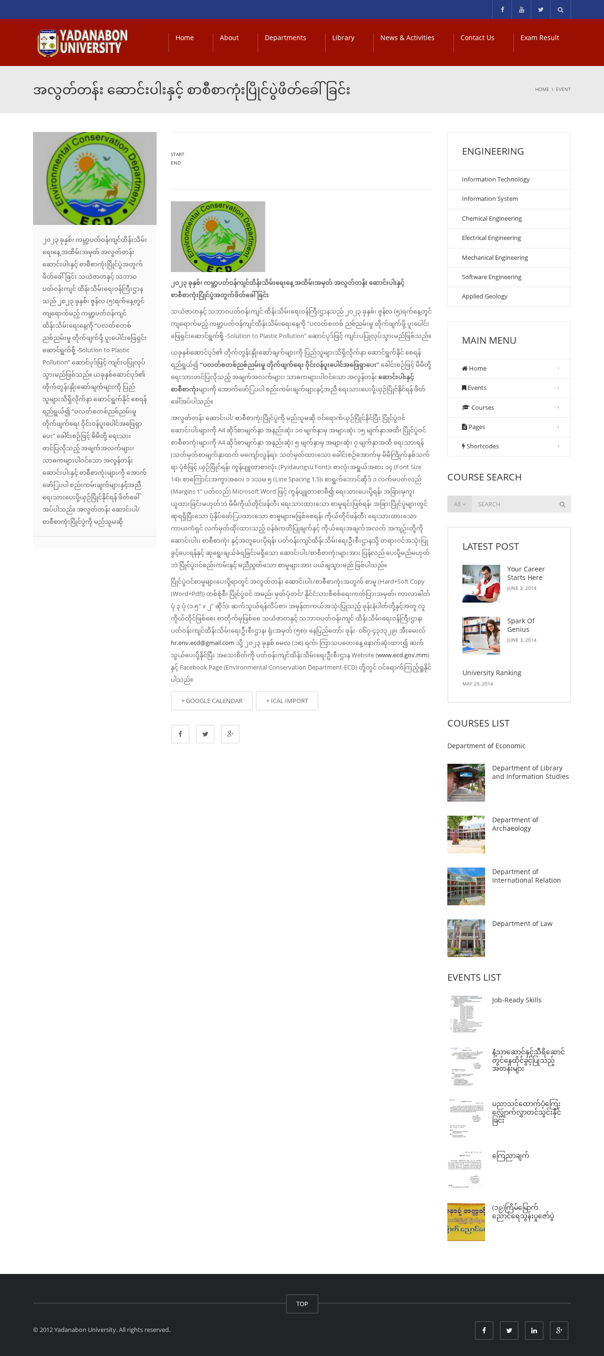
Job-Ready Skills (517, 999)
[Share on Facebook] (180, 734)
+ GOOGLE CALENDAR (212, 700)
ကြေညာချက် (510, 1155)
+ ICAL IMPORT (287, 700)
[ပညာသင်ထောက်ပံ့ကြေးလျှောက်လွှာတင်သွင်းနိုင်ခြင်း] (466, 1118)
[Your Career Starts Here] (481, 584)
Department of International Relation (526, 876)
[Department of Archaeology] (466, 834)
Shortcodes (482, 446)
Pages (476, 426)
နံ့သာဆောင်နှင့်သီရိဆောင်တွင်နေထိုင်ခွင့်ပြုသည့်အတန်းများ (528, 1060)
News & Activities (407, 37)
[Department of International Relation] (466, 886)
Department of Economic (486, 745)
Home (185, 37)
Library (343, 37)
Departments (285, 37)
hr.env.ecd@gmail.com (203, 642)
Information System (490, 198)
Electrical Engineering (491, 237)
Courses (482, 407)
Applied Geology (485, 296)
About (229, 37)
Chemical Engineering (492, 218)
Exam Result (539, 37)
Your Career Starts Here (526, 573)
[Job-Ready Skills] (466, 1015)
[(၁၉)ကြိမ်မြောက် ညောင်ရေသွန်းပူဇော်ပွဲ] (466, 1222)
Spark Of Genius (521, 625)
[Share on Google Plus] (230, 734)
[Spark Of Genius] (481, 635)
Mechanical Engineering (495, 257)
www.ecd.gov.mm (403, 655)
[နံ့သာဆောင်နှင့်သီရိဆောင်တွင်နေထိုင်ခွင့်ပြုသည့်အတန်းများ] (466, 1066)
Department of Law (522, 923)
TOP (302, 1303)
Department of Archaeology (515, 824)
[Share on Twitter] (205, 734)
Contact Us (478, 37)
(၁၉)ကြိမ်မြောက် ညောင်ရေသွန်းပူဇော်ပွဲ (523, 1211)
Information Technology (496, 179)
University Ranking (491, 672)
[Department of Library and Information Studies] (466, 783)
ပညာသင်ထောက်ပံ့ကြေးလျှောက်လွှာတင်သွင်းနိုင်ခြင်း (526, 1111)
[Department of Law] (466, 938)
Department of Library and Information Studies (530, 772)
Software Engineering (491, 277)
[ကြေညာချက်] (466, 1170)
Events (476, 387)
